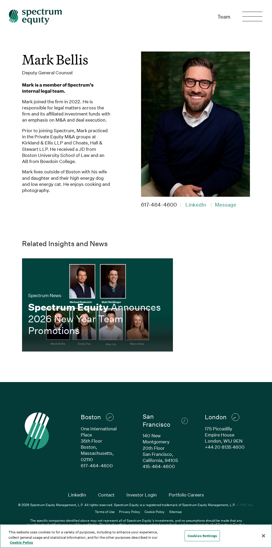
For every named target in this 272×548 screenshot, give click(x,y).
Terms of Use (105, 512)
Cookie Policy (154, 512)
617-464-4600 (159, 204)
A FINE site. (245, 505)
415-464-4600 (159, 466)
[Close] (263, 536)
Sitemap (175, 512)
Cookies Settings (202, 535)
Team (223, 16)
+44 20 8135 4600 (225, 447)
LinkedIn (195, 204)
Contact (106, 495)
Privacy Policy (129, 512)
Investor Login (141, 495)
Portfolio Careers (186, 495)
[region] (136, 536)
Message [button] (225, 204)
